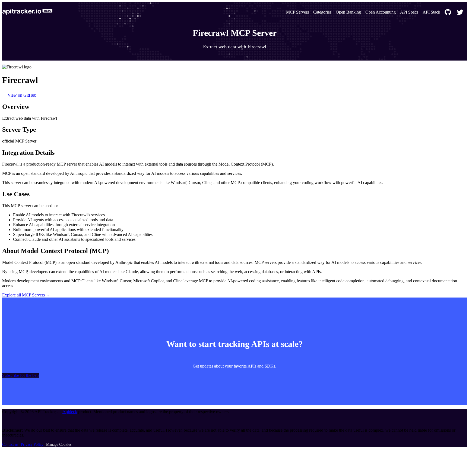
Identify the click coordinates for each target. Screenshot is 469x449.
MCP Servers (297, 12)
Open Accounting (380, 12)
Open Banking (348, 12)
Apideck (69, 411)
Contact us (10, 444)
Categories (322, 12)
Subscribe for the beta (20, 375)
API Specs (409, 12)
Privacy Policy (32, 444)
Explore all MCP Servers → (26, 295)
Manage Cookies (58, 444)
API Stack (431, 12)
